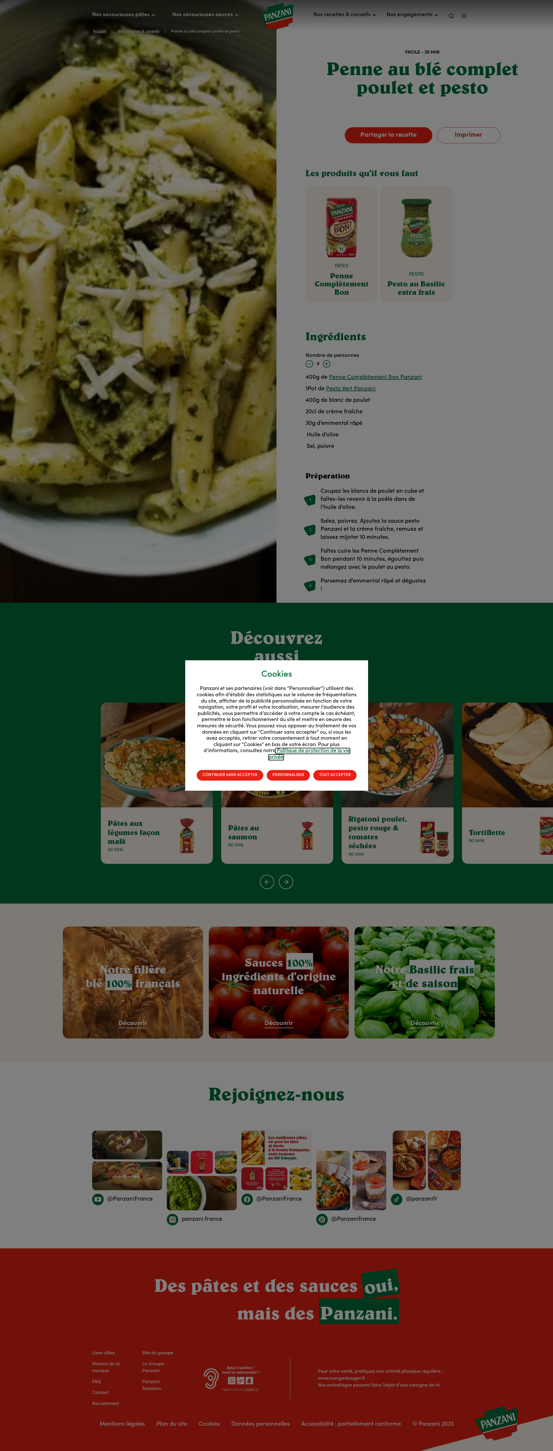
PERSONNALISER (288, 775)
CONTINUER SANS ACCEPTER (229, 775)
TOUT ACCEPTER (335, 775)
